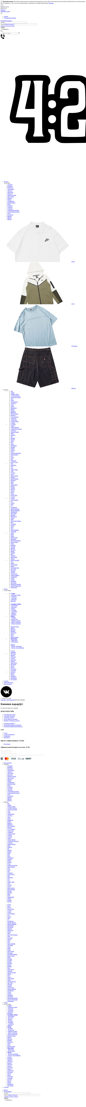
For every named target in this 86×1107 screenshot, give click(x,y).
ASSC (12, 406)
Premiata (13, 545)
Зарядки (9, 1060)
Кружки (13, 672)
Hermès (13, 477)
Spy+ (12, 562)
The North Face (15, 568)
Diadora (13, 438)
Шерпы (9, 216)
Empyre (13, 450)
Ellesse (12, 448)
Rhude (12, 551)
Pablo (12, 534)
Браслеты (13, 660)
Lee (12, 501)
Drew (12, 444)
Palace (12, 536)
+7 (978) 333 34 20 (11, 756)
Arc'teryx (13, 403)
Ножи (12, 673)
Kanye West (14, 495)
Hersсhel (13, 480)
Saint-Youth (14, 557)
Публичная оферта (9, 723)
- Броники (14, 596)
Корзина (3, 10)
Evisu (12, 451)
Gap (12, 468)
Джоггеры (10, 192)
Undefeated (14, 577)
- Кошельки (14, 640)
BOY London (14, 414)
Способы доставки (9, 716)
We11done (13, 583)
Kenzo (12, 494)
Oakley (13, 525)
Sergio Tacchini (15, 560)
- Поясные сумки (15, 595)
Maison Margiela (15, 510)
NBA (12, 519)
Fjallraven (13, 460)
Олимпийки (10, 201)
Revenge (13, 549)
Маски (13, 675)
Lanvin (13, 498)
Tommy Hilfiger (15, 575)
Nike (12, 522)
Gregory (13, 472)
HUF (12, 483)
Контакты (7, 737)
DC (12, 436)
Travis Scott (14, 574)
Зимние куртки (11, 195)
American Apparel (15, 397)
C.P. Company (14, 417)
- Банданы (14, 607)
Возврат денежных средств (12, 720)
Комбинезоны (11, 202)
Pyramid (13, 546)
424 (12, 391)
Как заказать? (8, 684)
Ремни (12, 628)
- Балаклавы (14, 605)
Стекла (13, 651)
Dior (12, 442)
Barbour (13, 411)
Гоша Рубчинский (16, 586)
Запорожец (14, 587)
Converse (13, 430)
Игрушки (13, 664)
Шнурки (13, 629)
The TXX (13, 569)
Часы (12, 635)
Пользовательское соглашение (12, 725)
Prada (12, 543)
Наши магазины (8, 682)
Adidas (13, 393)
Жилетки (10, 193)
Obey (12, 527)
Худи (8, 213)
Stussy (12, 566)
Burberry (13, 415)
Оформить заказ (5, 11)
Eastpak (13, 447)
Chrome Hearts (15, 432)
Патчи (12, 666)
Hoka (12, 482)
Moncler (13, 515)
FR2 (12, 463)
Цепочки (13, 654)
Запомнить (5, 29)
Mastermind (14, 512)
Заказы (6, 16)
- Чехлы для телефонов (17, 648)
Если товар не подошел (10, 719)
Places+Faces (14, 542)
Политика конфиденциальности (13, 726)
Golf (12, 471)
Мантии (9, 198)
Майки (9, 199)
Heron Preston (14, 479)
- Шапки (13, 613)
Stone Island (14, 565)
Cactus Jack (14, 420)
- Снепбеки (14, 611)
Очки (12, 634)
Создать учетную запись (8, 25)
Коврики (13, 652)
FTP (12, 466)
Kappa (12, 491)
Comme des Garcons (16, 429)
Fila (12, 459)
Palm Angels (14, 537)
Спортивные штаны (13, 210)
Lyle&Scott (14, 507)
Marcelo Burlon (15, 509)
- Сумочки (14, 598)
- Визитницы (14, 641)
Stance (12, 563)
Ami (12, 399)
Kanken (13, 488)
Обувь (6, 589)
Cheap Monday (15, 427)
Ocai (12, 528)
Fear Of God (14, 462)
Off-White (13, 531)
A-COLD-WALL (15, 396)
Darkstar (13, 435)
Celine (12, 426)
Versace (13, 580)
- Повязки (13, 614)
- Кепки (13, 608)
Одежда (6, 181)
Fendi (12, 457)
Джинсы (9, 190)
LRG (12, 504)
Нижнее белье (15, 626)
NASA (13, 518)
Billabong (13, 412)
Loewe (12, 503)
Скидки (6, 681)
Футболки (10, 214)
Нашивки (13, 676)
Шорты (9, 218)
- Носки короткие (16, 623)
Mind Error (14, 516)
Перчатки (13, 632)
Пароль (3, 24)
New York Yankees (16, 521)
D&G (12, 433)
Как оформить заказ (9, 714)
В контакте (7, 744)
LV (12, 506)
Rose (12, 554)
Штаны (9, 219)
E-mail (2, 22)
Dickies (13, 439)
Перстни (13, 657)
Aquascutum (14, 402)
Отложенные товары (10, 18)
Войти (2, 20)
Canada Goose (15, 421)
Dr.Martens (14, 445)
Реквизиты (7, 736)
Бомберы (10, 186)
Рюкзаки (13, 601)
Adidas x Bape (15, 394)
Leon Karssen (14, 500)
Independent (14, 485)
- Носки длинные (16, 622)
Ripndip (13, 552)
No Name (13, 524)
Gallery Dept (14, 469)
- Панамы (13, 610)
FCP (12, 456)
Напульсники (14, 637)
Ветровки (10, 187)
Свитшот (10, 208)
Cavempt (13, 424)
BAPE (12, 409)
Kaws (12, 492)
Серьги (13, 658)
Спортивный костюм (13, 211)
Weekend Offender (16, 584)
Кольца (13, 655)
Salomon (13, 555)
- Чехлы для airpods (16, 646)
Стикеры (13, 670)
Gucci (12, 474)
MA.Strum (13, 513)
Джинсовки (10, 189)
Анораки (10, 184)
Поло (8, 204)
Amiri (12, 400)
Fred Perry (13, 465)
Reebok (13, 548)
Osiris (12, 533)
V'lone (12, 578)
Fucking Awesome (16, 453)
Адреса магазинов (9, 734)
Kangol (13, 489)
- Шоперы (13, 599)
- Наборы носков (15, 620)
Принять (51, 3)
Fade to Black (14, 454)
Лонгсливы (10, 196)
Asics (12, 405)
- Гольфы (13, 617)
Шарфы (13, 631)
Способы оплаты (9, 717)
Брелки (13, 661)
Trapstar (13, 572)
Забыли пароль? (9, 24)
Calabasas (13, 418)
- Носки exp (14, 619)
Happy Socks (14, 476)
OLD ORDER (15, 530)
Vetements (13, 581)
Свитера (9, 207)
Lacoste (13, 497)
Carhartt (13, 423)
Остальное (14, 679)
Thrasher (13, 571)
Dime (12, 441)
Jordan (12, 486)
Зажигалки (14, 663)
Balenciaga (14, 408)
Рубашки (10, 205)
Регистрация (8, 20)
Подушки (13, 669)
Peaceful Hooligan (16, 540)
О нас (5, 733)
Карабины (14, 678)
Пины (12, 667)
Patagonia (13, 539)
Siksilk (12, 558)
